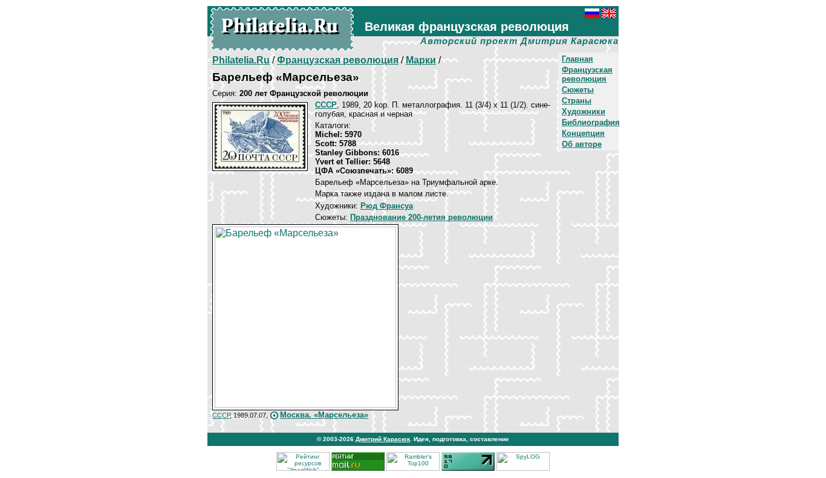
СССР (221, 415)
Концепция (583, 133)
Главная (577, 58)
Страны (576, 100)
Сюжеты (578, 89)
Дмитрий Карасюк (383, 439)
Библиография (591, 122)
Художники (583, 111)
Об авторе (582, 144)
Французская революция (587, 74)
